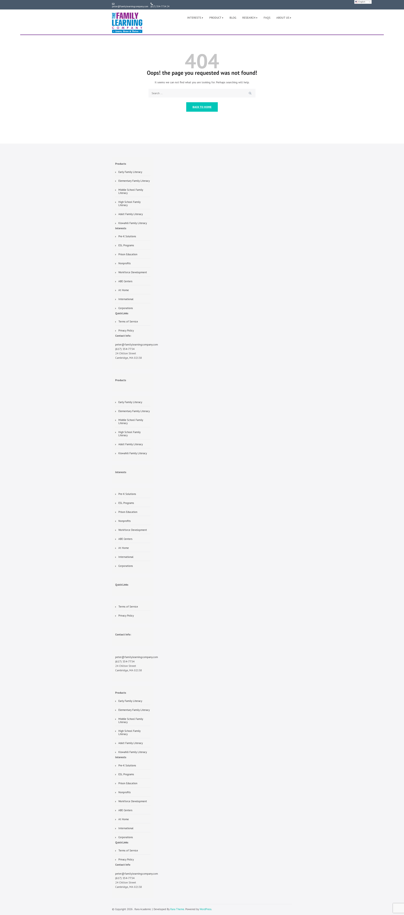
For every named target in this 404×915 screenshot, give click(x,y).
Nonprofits (124, 263)
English (361, 2)
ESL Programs (126, 245)
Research (248, 17)
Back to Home (202, 107)
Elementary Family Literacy (134, 181)
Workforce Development (132, 272)
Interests (194, 17)
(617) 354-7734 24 (160, 6)
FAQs (267, 17)
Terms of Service (128, 321)
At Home (123, 290)
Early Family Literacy (130, 172)
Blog (232, 17)
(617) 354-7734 (124, 349)
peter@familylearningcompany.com (130, 6)
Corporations (125, 308)
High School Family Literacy (129, 204)
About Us (282, 17)
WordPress (205, 909)
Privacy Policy (126, 330)
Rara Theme (177, 909)
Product (215, 17)
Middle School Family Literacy (130, 191)
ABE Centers (125, 281)
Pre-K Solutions (127, 236)
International (125, 299)
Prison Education (127, 254)
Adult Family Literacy (130, 214)
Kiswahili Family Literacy (132, 223)
